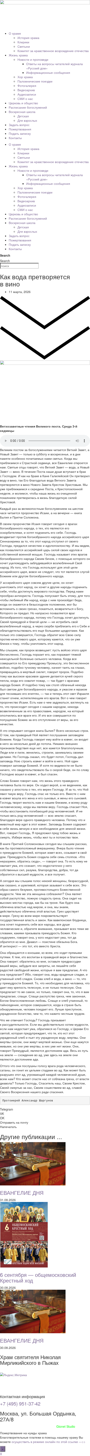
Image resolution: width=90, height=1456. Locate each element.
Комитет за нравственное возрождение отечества (53, 51)
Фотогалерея (26, 85)
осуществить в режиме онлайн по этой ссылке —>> (48, 1441)
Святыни (23, 46)
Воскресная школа (22, 111)
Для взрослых (27, 120)
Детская (23, 116)
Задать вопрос (19, 125)
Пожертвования (20, 129)
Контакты (15, 138)
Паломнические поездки (34, 81)
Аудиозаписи (26, 94)
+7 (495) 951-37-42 (20, 1403)
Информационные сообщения (48, 72)
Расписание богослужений (28, 107)
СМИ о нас (25, 98)
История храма (28, 37)
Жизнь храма (18, 55)
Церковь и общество (23, 103)
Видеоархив (26, 90)
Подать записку (20, 133)
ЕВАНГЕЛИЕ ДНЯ (21, 1192)
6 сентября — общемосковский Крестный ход (38, 1277)
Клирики (23, 42)
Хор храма (25, 77)
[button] (45, 1109)
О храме (15, 33)
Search (5, 255)
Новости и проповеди (32, 59)
